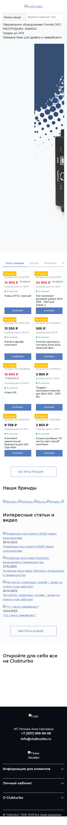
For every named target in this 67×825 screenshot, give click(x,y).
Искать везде (13, 17)
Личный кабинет (17, 783)
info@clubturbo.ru (36, 739)
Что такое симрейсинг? (19, 615)
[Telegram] (42, 744)
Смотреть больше (31, 631)
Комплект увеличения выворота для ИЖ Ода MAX (16, 443)
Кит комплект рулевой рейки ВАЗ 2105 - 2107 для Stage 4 (49, 300)
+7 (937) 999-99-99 (36, 733)
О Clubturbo (13, 798)
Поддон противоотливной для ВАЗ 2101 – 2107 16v (48, 392)
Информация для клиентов (26, 769)
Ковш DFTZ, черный (17, 295)
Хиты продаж (15, 263)
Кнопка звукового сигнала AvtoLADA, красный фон (48, 344)
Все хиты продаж (31, 471)
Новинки (50, 263)
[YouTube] (33, 744)
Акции (34, 263)
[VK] (24, 744)
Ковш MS (10, 392)
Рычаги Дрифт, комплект (14, 343)
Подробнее (18, 356)
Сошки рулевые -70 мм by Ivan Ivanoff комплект (49, 441)
